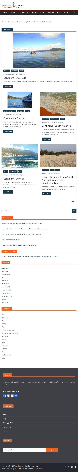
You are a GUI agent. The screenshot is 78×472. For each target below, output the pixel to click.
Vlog (58, 12)
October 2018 (6, 274)
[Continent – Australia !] (39, 50)
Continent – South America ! (57, 125)
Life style (50, 12)
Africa (5, 171)
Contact (67, 12)
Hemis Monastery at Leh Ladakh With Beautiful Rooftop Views (21, 234)
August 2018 (5, 277)
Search (74, 211)
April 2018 (5, 280)
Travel (21, 70)
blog (3, 327)
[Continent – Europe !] (20, 100)
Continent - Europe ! (9, 111)
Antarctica (5, 317)
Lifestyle (4, 349)
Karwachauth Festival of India (11, 240)
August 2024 (5, 268)
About (5, 12)
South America (55, 118)
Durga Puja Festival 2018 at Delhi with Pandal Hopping (19, 245)
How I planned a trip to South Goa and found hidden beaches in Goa (58, 179)
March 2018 (5, 284)
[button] (27, 12)
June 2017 (5, 302)
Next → (73, 201)
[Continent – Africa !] (20, 156)
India (42, 12)
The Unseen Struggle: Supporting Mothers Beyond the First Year (22, 223)
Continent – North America (10, 333)
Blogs (13, 12)
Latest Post (5, 345)
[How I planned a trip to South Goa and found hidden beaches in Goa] (58, 155)
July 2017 (4, 299)
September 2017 (7, 296)
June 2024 (5, 271)
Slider (3, 352)
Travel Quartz (21, 74)
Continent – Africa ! (13, 178)
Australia (6, 70)
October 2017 (6, 293)
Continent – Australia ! (15, 77)
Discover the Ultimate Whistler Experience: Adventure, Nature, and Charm (25, 229)
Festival (34, 12)
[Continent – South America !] (58, 104)
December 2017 (7, 290)
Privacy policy (8, 423)
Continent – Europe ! (14, 118)
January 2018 (6, 287)
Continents (22, 12)
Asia (3, 321)
